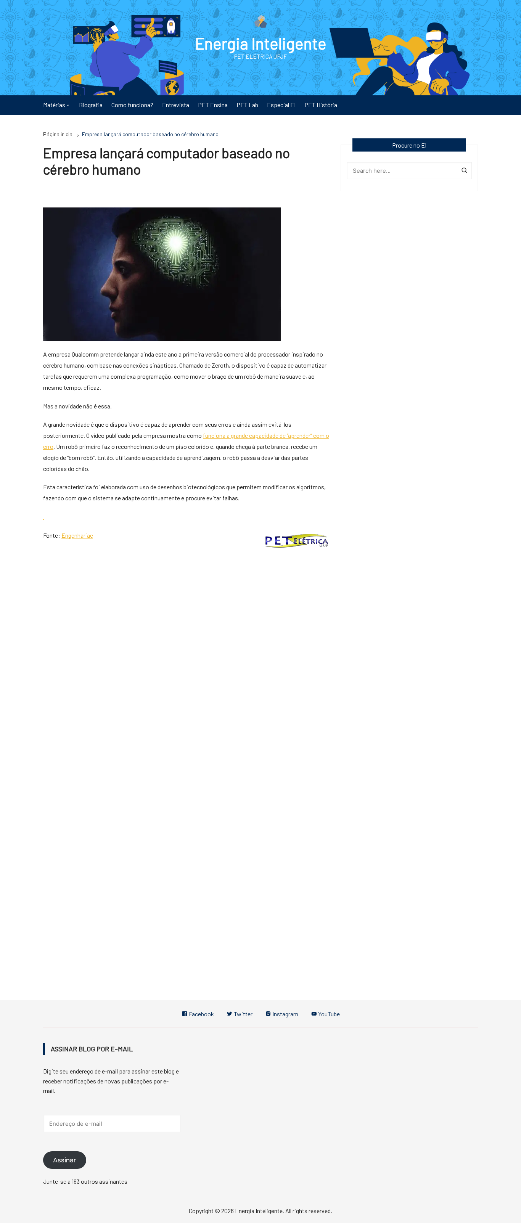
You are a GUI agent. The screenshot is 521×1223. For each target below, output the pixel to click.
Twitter (242, 1013)
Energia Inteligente (260, 43)
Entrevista (175, 104)
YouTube (328, 1013)
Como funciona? (132, 104)
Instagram (284, 1013)
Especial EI (281, 104)
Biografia (91, 104)
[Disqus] (186, 657)
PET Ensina (213, 104)
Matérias (54, 104)
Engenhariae (77, 535)
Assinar (64, 1160)
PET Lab (247, 104)
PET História (320, 104)
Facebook (201, 1013)
